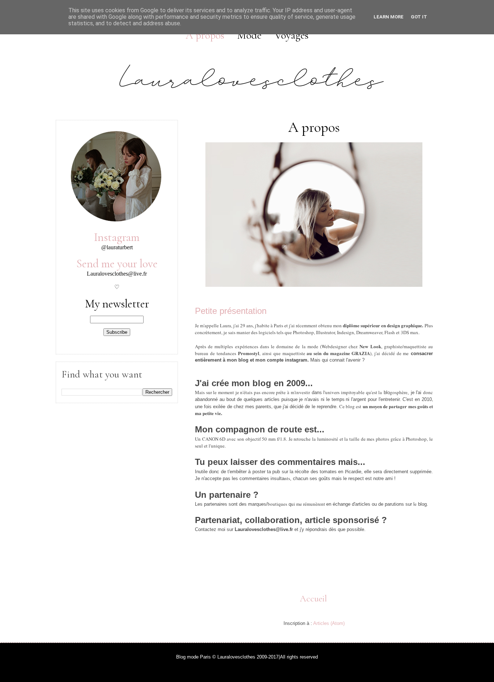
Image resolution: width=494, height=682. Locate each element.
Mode (249, 35)
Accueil (313, 598)
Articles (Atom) (329, 623)
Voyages (291, 35)
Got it (419, 17)
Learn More (389, 17)
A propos (205, 35)
